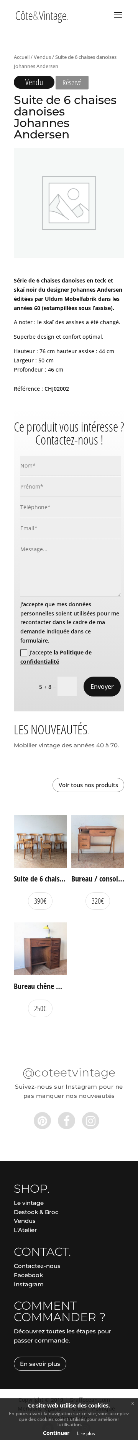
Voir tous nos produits (88, 785)
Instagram (29, 1284)
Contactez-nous (37, 1266)
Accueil (22, 57)
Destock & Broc (36, 1212)
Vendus (42, 57)
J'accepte (56, 657)
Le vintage (29, 1202)
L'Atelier (25, 1230)
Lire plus (86, 1433)
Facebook (28, 1275)
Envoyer (102, 686)
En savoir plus (40, 1363)
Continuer (56, 1433)
